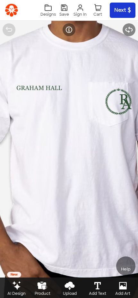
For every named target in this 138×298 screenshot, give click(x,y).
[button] (64, 10)
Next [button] (120, 10)
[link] (11, 10)
